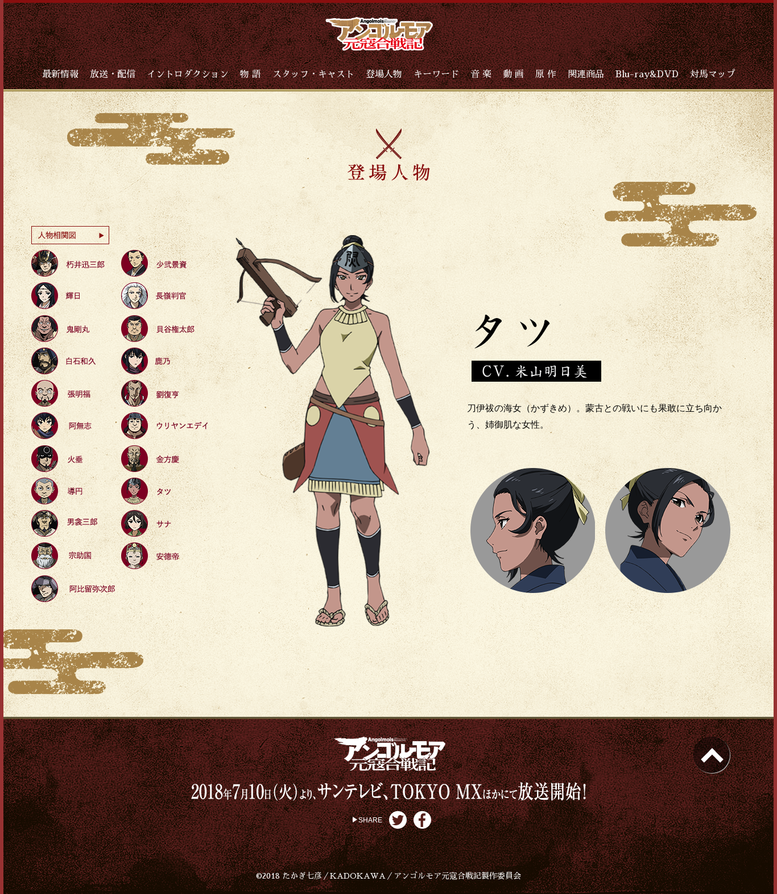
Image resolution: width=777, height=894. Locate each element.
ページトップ (711, 755)
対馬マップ (712, 74)
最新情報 (60, 74)
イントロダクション (188, 74)
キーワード (436, 74)
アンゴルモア (379, 34)
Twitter (398, 820)
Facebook (422, 820)
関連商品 (586, 74)
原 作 (545, 74)
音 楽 (480, 74)
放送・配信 (112, 74)
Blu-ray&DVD (647, 74)
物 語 (250, 74)
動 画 (513, 74)
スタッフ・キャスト (313, 74)
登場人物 (384, 74)
